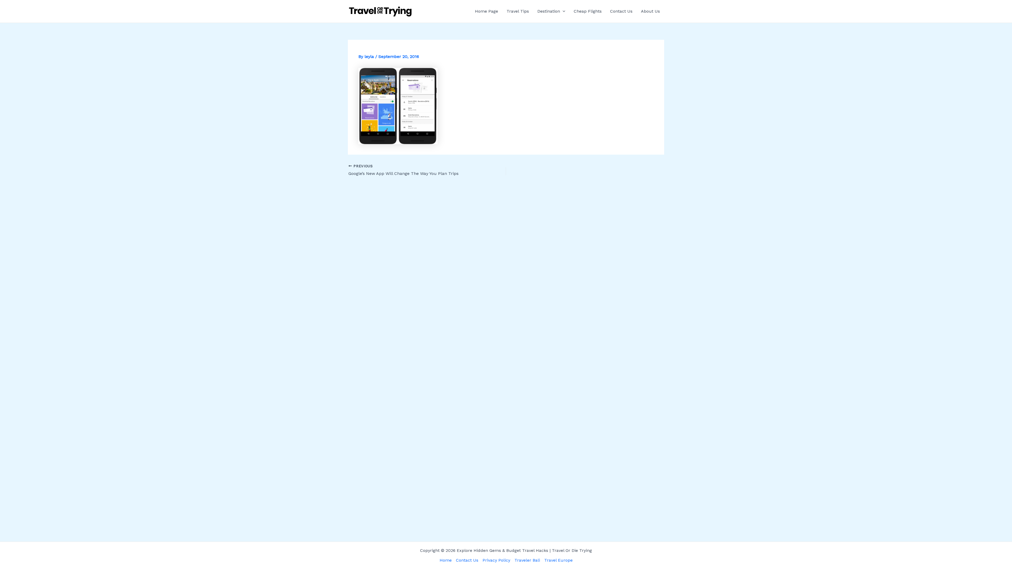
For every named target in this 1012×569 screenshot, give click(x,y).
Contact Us (621, 11)
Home (446, 560)
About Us (650, 11)
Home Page (486, 11)
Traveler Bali (527, 560)
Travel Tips (518, 11)
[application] (562, 11)
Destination (548, 11)
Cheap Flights (588, 11)
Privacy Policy (496, 560)
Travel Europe (558, 560)
